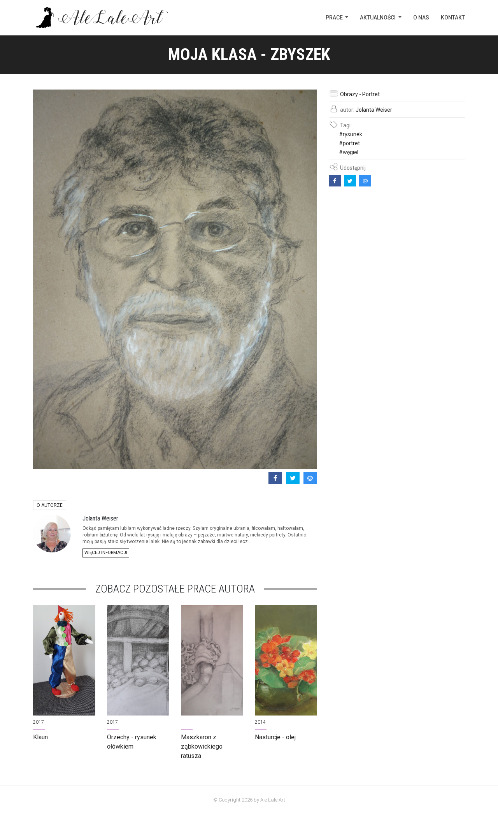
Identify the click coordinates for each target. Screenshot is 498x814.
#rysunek (350, 134)
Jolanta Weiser (374, 110)
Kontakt (453, 17)
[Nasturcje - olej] (286, 660)
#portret (349, 143)
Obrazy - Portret (360, 94)
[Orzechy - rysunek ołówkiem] (138, 660)
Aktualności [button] (378, 17)
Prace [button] (335, 17)
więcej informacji (105, 552)
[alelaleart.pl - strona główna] (100, 17)
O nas (421, 17)
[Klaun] (64, 660)
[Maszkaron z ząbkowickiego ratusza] (212, 660)
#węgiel (348, 152)
